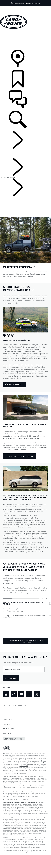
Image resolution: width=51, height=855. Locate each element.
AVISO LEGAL (7, 733)
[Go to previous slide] (42, 598)
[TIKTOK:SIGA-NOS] (14, 694)
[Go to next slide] (46, 598)
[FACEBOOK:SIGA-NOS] (29, 694)
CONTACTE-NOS (8, 729)
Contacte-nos (13, 770)
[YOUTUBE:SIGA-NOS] (21, 694)
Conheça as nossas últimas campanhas (25, 3)
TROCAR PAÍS (7, 719)
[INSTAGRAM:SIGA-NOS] (6, 694)
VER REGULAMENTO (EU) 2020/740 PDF (15, 799)
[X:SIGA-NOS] (37, 694)
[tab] (4, 335)
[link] (25, 39)
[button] (25, 7)
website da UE (24, 766)
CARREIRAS (6, 724)
